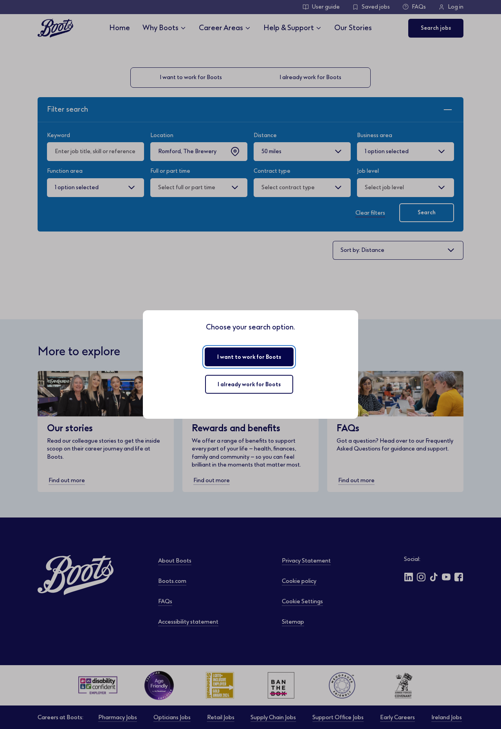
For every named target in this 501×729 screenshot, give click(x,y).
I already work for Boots (249, 384)
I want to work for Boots (249, 357)
